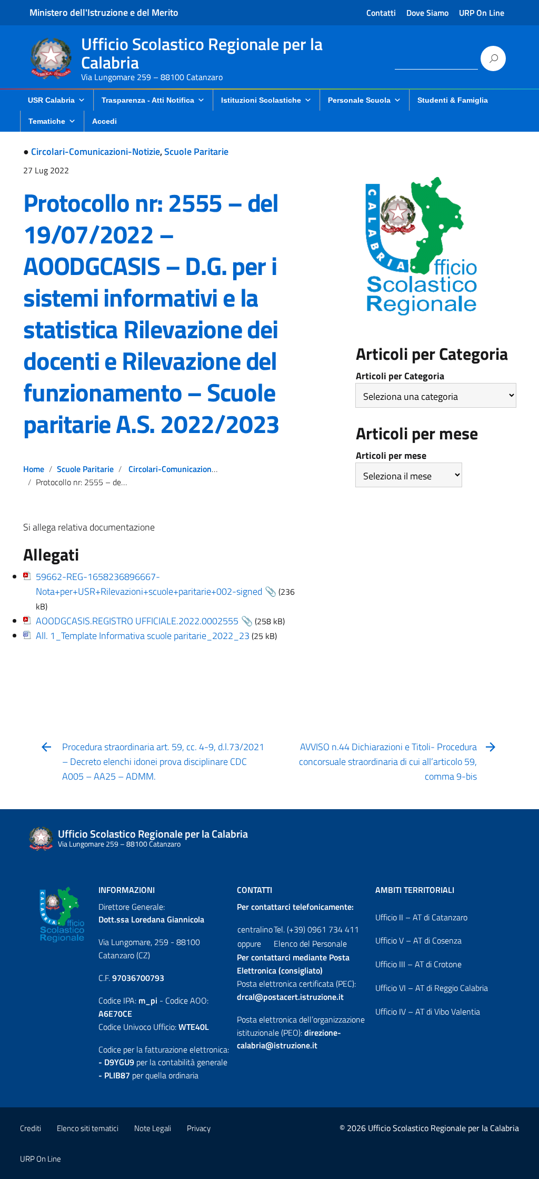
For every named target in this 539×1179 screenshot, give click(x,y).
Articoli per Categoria (400, 376)
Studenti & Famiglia (452, 100)
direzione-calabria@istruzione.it (289, 1039)
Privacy (199, 1128)
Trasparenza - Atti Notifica (148, 100)
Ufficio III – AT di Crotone (418, 964)
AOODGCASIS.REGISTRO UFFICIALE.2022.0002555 (137, 621)
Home (33, 469)
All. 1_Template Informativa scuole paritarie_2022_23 (142, 635)
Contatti (381, 12)
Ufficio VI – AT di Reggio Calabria (431, 987)
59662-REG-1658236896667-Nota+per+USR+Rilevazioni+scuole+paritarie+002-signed (149, 583)
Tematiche (46, 121)
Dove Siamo (427, 12)
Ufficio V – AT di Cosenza (418, 940)
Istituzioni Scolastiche (261, 100)
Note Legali (152, 1128)
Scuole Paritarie (196, 151)
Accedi (104, 121)
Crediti (30, 1128)
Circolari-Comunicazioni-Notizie (95, 151)
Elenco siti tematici (87, 1128)
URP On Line (481, 12)
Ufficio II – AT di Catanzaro (421, 917)
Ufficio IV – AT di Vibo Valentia (427, 1011)
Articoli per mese (391, 455)
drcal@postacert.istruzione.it (290, 996)
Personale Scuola (359, 100)
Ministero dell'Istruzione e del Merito (103, 12)
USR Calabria (51, 100)
